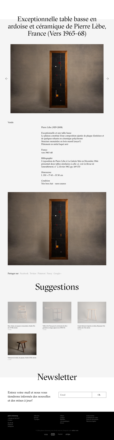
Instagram (11, 426)
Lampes (62, 417)
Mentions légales (91, 421)
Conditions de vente (92, 417)
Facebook (24, 273)
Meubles (62, 419)
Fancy (49, 273)
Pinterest (42, 273)
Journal (36, 417)
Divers (62, 423)
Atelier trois (75, 430)
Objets (62, 416)
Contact (10, 420)
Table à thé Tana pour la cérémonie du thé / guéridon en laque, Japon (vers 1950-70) (55, 327)
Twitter (33, 273)
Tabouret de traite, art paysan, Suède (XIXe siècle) (22, 358)
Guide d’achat (90, 416)
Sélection (36, 416)
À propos (36, 419)
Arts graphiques (64, 421)
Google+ (57, 273)
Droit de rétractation (92, 419)
